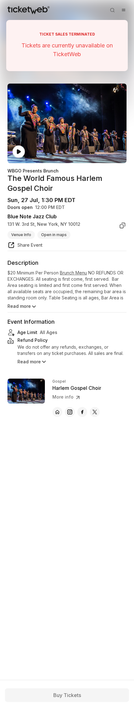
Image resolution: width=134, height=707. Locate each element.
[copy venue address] (122, 225)
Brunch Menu (73, 272)
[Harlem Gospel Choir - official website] (57, 412)
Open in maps (54, 234)
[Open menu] (123, 10)
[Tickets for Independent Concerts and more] (28, 10)
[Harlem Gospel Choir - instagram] (70, 412)
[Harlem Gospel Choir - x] (95, 412)
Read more (19, 306)
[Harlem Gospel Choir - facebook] (82, 412)
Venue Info (21, 234)
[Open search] (112, 10)
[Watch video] (18, 152)
